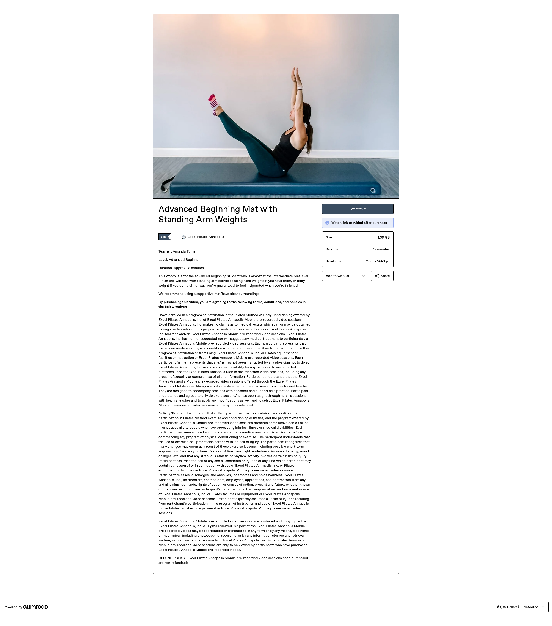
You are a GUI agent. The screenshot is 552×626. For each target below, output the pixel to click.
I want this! (357, 209)
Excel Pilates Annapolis (206, 237)
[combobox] (345, 276)
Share (385, 276)
